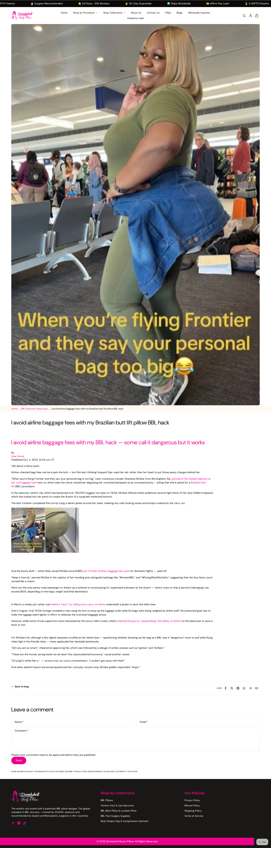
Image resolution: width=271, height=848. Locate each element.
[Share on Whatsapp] (244, 688)
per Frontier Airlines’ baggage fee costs (106, 571)
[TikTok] (24, 823)
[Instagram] (19, 823)
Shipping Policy (193, 810)
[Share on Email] (256, 688)
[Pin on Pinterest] (238, 688)
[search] (244, 15)
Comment (21, 730)
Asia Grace (17, 456)
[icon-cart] (256, 15)
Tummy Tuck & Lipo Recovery (117, 805)
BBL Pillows (107, 800)
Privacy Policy (192, 800)
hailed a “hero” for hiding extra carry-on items (78, 604)
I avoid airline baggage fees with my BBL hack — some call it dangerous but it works (108, 442)
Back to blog (22, 686)
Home (14, 408)
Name (19, 722)
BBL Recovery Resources (34, 408)
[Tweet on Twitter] (232, 688)
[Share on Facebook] (225, 688)
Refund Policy (192, 805)
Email (144, 722)
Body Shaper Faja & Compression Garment (124, 821)
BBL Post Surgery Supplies (115, 815)
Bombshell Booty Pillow (120, 841)
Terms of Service (193, 815)
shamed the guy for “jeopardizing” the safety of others (149, 621)
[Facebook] (13, 823)
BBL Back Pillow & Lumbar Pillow (118, 810)
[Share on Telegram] (250, 688)
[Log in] (250, 15)
